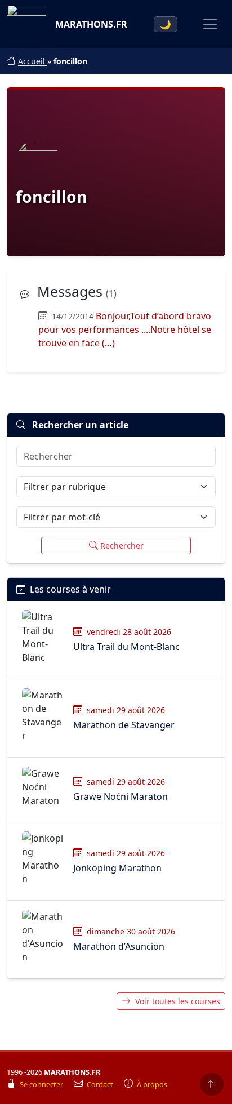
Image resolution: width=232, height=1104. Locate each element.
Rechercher (122, 545)
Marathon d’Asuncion (118, 946)
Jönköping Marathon (117, 868)
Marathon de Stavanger (124, 725)
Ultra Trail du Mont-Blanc (126, 646)
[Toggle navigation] (210, 24)
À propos (152, 1084)
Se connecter (42, 1084)
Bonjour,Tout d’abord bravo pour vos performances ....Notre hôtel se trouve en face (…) (124, 329)
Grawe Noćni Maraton (120, 796)
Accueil (32, 61)
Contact (101, 1084)
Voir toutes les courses (177, 1001)
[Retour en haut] (212, 1084)
